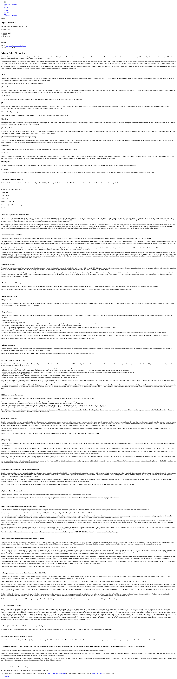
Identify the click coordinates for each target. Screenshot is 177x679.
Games (6, 7)
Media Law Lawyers (98, 673)
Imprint (6, 676)
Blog (5, 6)
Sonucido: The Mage (10, 4)
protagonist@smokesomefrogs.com (16, 46)
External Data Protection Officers (56, 673)
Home (6, 10)
